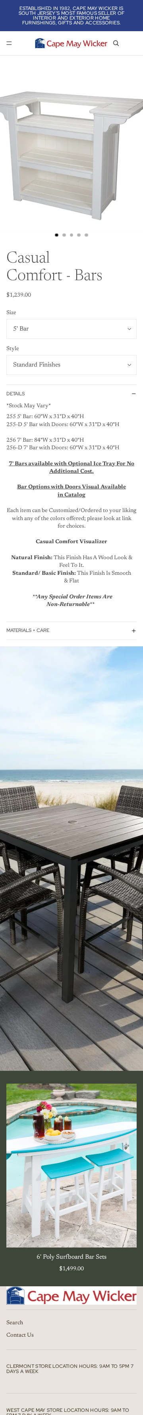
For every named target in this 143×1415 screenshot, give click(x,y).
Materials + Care (27, 630)
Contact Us (20, 1335)
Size (11, 313)
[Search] (116, 43)
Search (14, 1322)
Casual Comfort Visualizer (71, 542)
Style (12, 349)
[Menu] (9, 43)
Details (15, 394)
